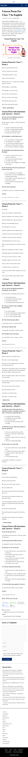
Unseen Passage (6, 741)
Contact (15, 750)
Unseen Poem (7, 610)
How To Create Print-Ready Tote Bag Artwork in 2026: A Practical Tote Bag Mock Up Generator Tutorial (14, 679)
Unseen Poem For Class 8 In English (12, 616)
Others (4, 729)
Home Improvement (7, 723)
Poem (4, 731)
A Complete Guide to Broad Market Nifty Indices (14, 697)
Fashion (4, 721)
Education (5, 716)
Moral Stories (6, 725)
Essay (4, 719)
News (4, 727)
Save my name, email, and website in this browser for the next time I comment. (13, 654)
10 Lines (5, 712)
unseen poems (17, 30)
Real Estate (5, 733)
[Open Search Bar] (22, 5)
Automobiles (5, 714)
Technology (5, 737)
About (10, 750)
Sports (4, 735)
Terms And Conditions (18, 752)
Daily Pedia (4, 5)
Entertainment (6, 718)
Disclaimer (20, 750)
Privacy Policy (8, 752)
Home (6, 750)
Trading (4, 739)
